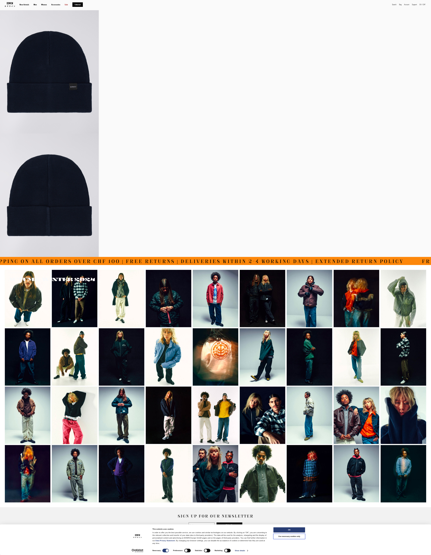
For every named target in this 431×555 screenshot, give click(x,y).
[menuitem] (24, 4)
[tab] (203, 4)
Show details (240, 551)
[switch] (187, 551)
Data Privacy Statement (165, 541)
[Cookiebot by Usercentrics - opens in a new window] (137, 550)
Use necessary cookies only (289, 536)
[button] (422, 4)
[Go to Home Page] (10, 4)
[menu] (51, 4)
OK (289, 530)
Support (414, 4)
